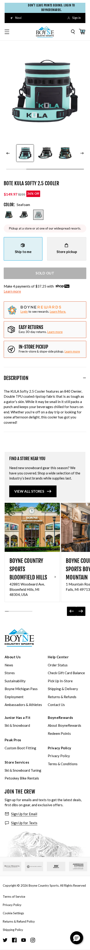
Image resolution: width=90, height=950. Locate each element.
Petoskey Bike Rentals (22, 778)
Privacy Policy (59, 748)
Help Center (58, 657)
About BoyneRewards (64, 725)
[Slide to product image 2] (25, 153)
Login (24, 311)
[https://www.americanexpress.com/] (78, 866)
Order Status (58, 665)
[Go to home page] (19, 637)
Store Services (17, 762)
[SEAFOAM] (38, 215)
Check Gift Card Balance (66, 673)
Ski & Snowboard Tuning (23, 770)
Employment (14, 697)
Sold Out (45, 273)
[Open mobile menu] (7, 31)
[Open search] (73, 31)
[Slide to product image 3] (45, 153)
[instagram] (32, 940)
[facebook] (14, 940)
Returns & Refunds (62, 697)
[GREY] (23, 215)
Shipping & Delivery (63, 689)
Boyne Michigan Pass (21, 689)
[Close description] (84, 378)
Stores (10, 673)
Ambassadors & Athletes (23, 705)
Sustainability (15, 681)
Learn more (12, 291)
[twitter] (5, 940)
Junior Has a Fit (17, 717)
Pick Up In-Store (60, 681)
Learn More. (58, 311)
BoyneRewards (60, 717)
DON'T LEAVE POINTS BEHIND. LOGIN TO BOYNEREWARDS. (49, 7)
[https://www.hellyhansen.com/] (56, 866)
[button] (76, 937)
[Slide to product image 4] (65, 153)
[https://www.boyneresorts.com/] (12, 866)
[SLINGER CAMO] (9, 215)
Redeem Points (59, 733)
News (9, 665)
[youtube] (23, 940)
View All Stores (29, 491)
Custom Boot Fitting (20, 748)
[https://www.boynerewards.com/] (34, 866)
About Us (13, 657)
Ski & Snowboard (17, 725)
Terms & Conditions (63, 764)
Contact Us (56, 705)
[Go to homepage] (45, 32)
